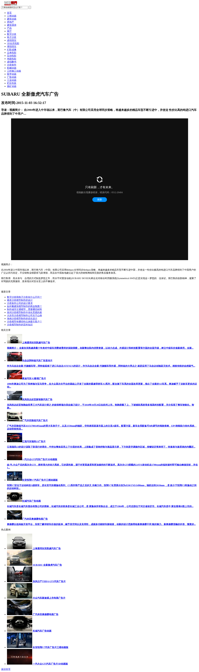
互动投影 (11, 55)
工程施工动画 (14, 71)
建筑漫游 (11, 25)
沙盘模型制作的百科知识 (20, 324)
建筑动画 (11, 19)
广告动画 (11, 77)
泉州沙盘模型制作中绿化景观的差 (24, 312)
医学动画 (11, 74)
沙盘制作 (11, 65)
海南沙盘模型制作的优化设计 (22, 318)
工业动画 (11, 80)
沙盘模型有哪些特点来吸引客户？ (24, 321)
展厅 (9, 31)
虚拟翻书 (11, 62)
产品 (9, 28)
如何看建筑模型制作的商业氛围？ (24, 306)
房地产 (10, 22)
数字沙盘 (11, 34)
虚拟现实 (11, 40)
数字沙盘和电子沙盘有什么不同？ (24, 297)
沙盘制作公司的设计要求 (20, 303)
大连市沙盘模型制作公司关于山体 (24, 315)
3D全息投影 (13, 43)
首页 (9, 13)
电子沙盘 (11, 37)
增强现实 (11, 46)
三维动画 (11, 16)
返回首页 (5, 669)
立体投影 (11, 52)
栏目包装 (11, 83)
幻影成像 (11, 49)
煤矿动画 (11, 86)
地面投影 (11, 58)
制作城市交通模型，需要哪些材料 (24, 309)
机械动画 (11, 68)
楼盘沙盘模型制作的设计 (20, 300)
